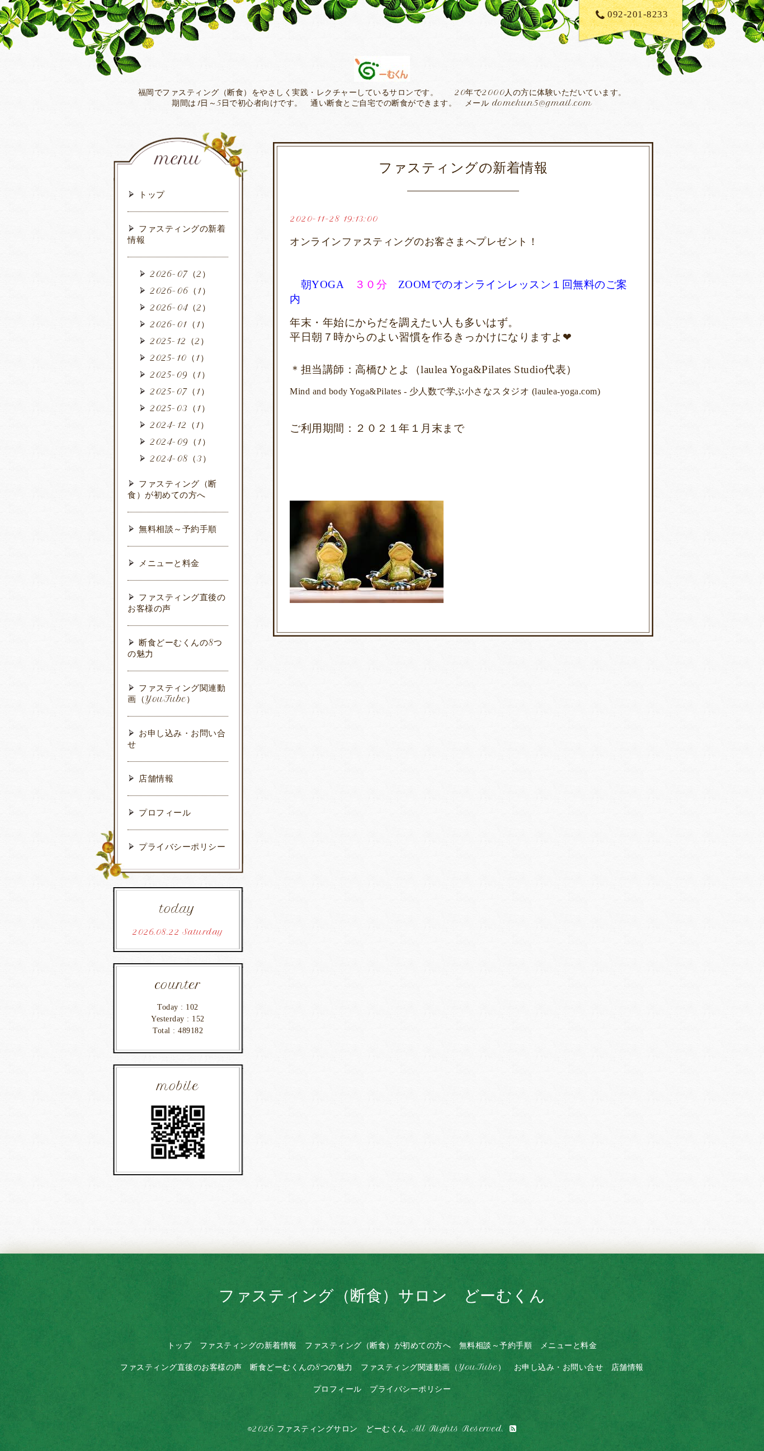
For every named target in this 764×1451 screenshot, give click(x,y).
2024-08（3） (180, 458)
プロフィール (165, 812)
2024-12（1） (179, 425)
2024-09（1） (180, 441)
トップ (152, 194)
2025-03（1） (180, 408)
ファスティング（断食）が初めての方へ (172, 489)
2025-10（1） (179, 357)
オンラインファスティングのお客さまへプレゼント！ (414, 241)
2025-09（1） (180, 374)
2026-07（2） (180, 273)
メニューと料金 (169, 563)
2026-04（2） (180, 307)
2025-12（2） (179, 341)
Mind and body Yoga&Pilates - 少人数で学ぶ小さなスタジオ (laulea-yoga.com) (445, 391)
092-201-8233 (637, 14)
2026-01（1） (179, 324)
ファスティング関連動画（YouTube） (176, 693)
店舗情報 (156, 778)
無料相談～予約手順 (178, 529)
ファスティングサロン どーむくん (342, 1429)
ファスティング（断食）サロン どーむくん (382, 1295)
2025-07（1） (179, 391)
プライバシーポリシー (182, 846)
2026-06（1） (180, 290)
